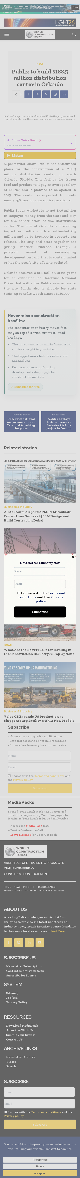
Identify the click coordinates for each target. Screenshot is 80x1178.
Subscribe (40, 612)
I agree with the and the (41, 597)
